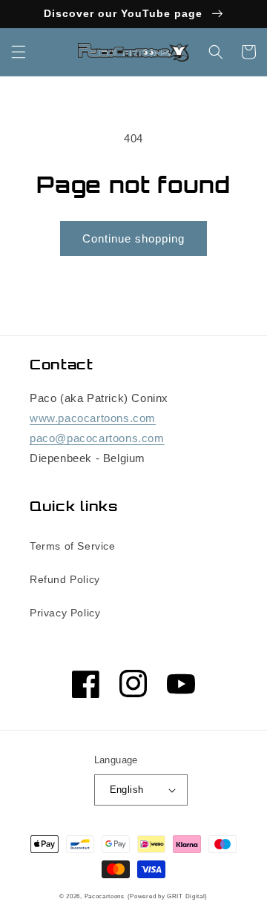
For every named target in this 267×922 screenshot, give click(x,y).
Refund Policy (65, 579)
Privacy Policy (65, 613)
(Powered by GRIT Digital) (168, 896)
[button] (18, 52)
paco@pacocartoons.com (97, 438)
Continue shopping (133, 238)
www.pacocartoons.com (93, 418)
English (127, 789)
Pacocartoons (105, 896)
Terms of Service (73, 546)
